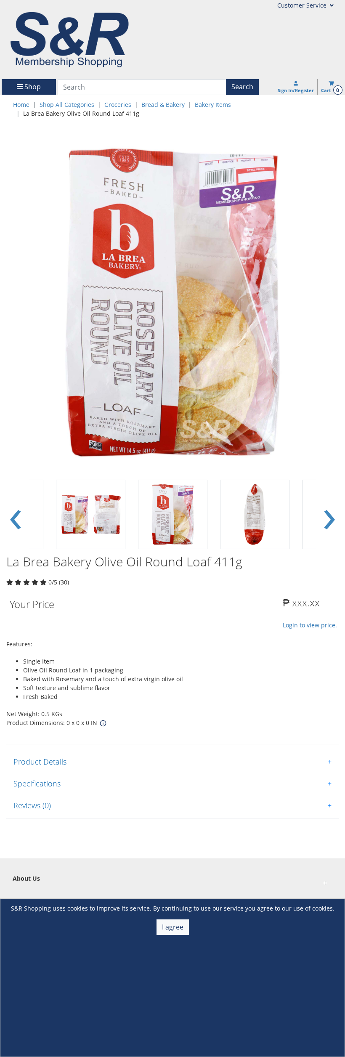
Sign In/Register (296, 90)
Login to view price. (310, 625)
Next (329, 514)
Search (242, 86)
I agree (172, 927)
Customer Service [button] (302, 5)
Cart (330, 90)
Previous (15, 514)
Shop (32, 86)
